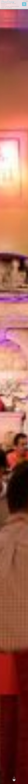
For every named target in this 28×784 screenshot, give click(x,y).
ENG (27, 1)
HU (24, 1)
